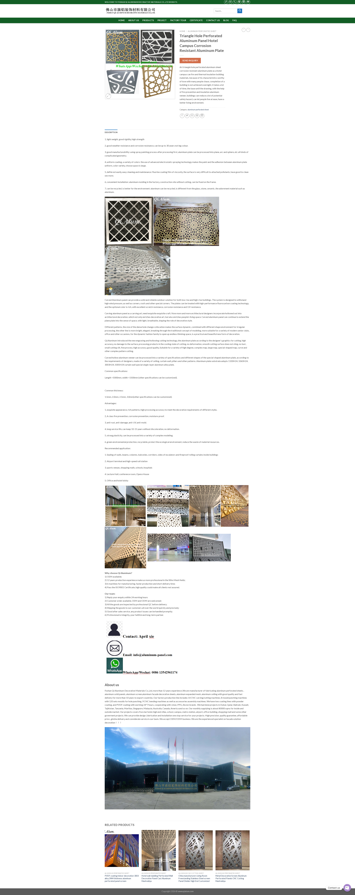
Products (148, 20)
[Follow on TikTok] (226, 2)
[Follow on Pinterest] (239, 2)
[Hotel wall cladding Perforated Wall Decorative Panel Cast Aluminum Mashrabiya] (159, 850)
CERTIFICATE (196, 20)
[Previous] (105, 859)
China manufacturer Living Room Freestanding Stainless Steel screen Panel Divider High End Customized (194, 878)
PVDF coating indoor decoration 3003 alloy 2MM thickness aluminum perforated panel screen (122, 878)
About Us (133, 20)
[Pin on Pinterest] (197, 115)
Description (111, 132)
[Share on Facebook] (182, 115)
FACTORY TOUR (178, 20)
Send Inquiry (190, 60)
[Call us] (235, 2)
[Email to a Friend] (192, 115)
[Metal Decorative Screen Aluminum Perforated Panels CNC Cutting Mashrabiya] (232, 850)
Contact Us (213, 20)
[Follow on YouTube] (248, 2)
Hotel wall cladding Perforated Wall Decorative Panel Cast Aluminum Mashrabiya (157, 878)
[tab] (111, 132)
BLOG (226, 20)
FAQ (234, 20)
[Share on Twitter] (187, 115)
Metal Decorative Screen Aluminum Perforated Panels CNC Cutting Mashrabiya (231, 878)
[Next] (249, 859)
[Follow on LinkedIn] (244, 2)
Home (121, 20)
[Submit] (239, 11)
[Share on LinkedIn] (202, 115)
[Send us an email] (230, 2)
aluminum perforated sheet (202, 31)
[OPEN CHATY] (347, 888)
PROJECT (162, 20)
